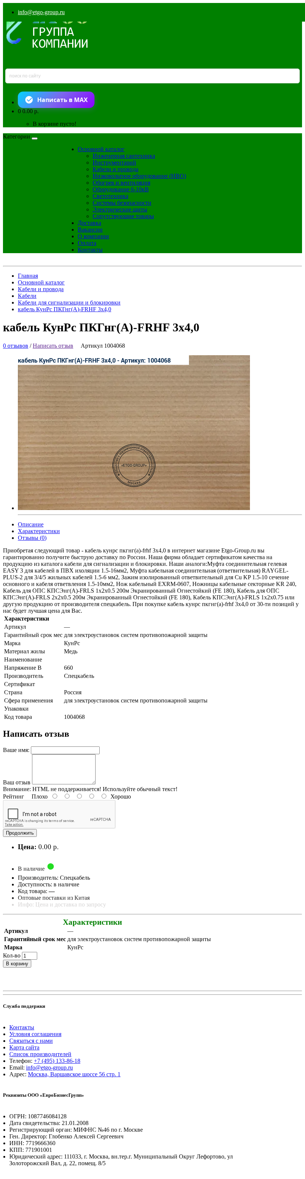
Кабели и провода (115, 169)
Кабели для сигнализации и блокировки (69, 302)
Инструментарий (114, 162)
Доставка (89, 223)
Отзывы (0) (32, 538)
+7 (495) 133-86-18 (57, 1061)
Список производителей (40, 1054)
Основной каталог (101, 149)
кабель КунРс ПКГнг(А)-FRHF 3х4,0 (64, 309)
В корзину (17, 963)
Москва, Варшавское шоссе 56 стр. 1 (74, 1074)
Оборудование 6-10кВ (121, 189)
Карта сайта (24, 1047)
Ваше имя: (16, 750)
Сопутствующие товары (123, 216)
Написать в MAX (62, 100)
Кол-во (11, 955)
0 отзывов (15, 345)
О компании (93, 236)
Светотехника (110, 196)
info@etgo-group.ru (41, 12)
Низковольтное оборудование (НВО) (139, 176)
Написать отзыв (53, 345)
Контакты (90, 249)
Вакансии (90, 229)
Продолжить (20, 833)
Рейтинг (13, 796)
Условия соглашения (35, 1034)
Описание (31, 524)
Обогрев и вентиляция (121, 182)
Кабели (27, 296)
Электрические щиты (120, 209)
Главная (28, 276)
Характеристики (39, 531)
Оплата (87, 243)
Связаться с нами (31, 1041)
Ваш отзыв (16, 782)
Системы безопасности (122, 203)
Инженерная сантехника (124, 156)
